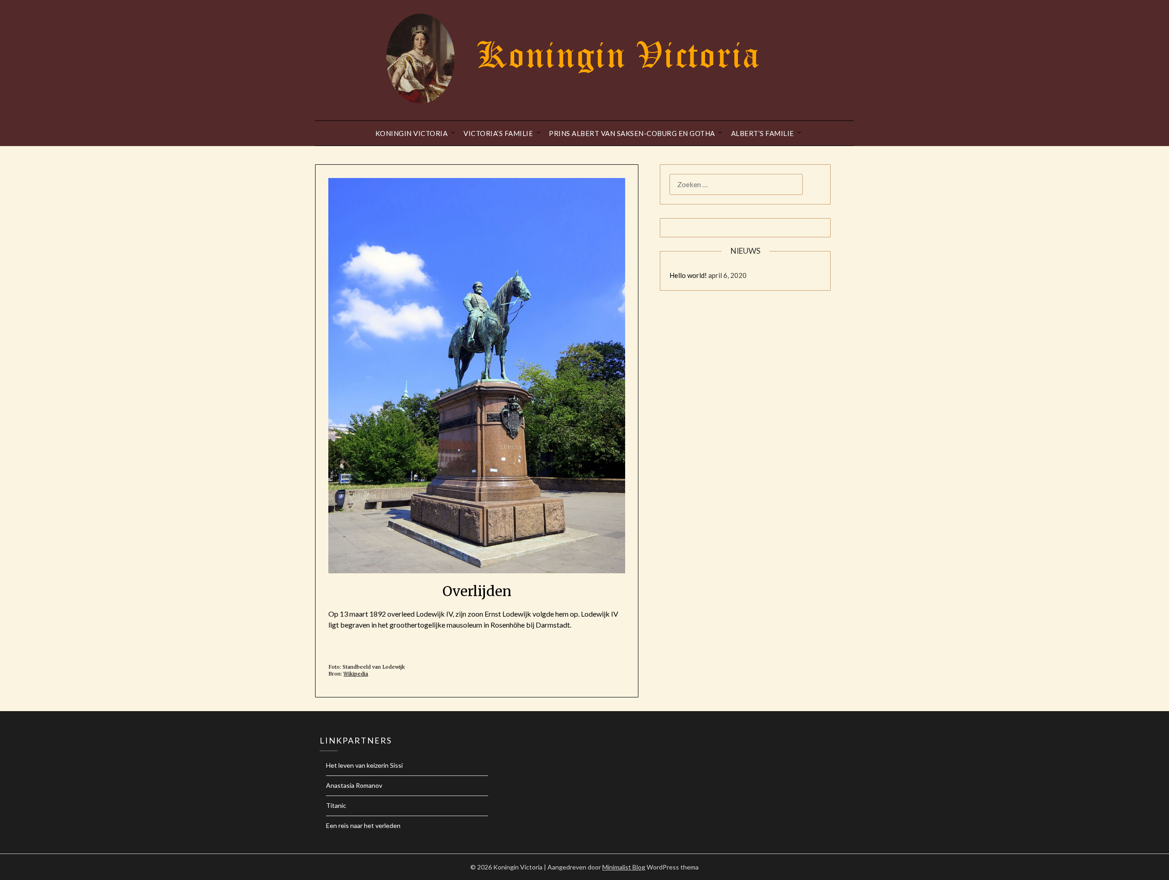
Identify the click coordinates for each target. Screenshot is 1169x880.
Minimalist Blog (623, 867)
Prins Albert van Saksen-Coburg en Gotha (632, 133)
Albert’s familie (762, 133)
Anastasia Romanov (354, 785)
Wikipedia (355, 673)
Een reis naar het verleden (363, 825)
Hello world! (688, 275)
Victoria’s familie (498, 133)
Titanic (336, 805)
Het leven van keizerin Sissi (364, 765)
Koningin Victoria (411, 133)
